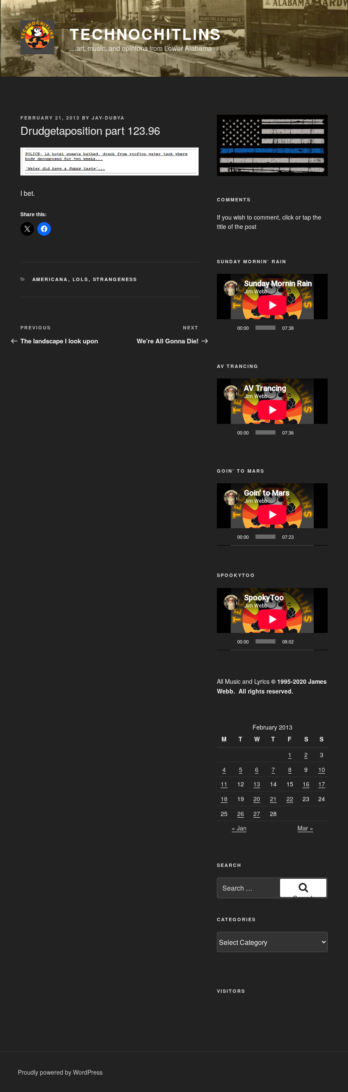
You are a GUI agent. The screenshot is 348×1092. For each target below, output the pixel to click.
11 (224, 784)
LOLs (81, 279)
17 (321, 784)
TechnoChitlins (146, 33)
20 (256, 798)
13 (256, 784)
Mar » (305, 828)
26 (240, 813)
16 (306, 784)
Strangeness (115, 279)
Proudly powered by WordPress (60, 1072)
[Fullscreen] (316, 327)
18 (224, 798)
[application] (272, 305)
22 (289, 798)
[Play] (228, 327)
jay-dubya (108, 117)
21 (273, 798)
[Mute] (303, 327)
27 (256, 813)
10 (321, 769)
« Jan (239, 828)
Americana (50, 279)
